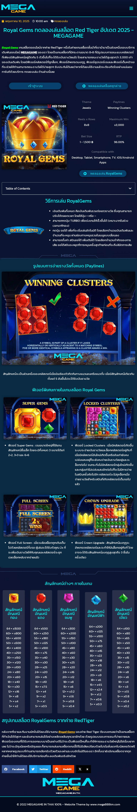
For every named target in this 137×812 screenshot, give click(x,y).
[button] (102, 173)
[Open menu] (131, 8)
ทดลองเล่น (61, 21)
